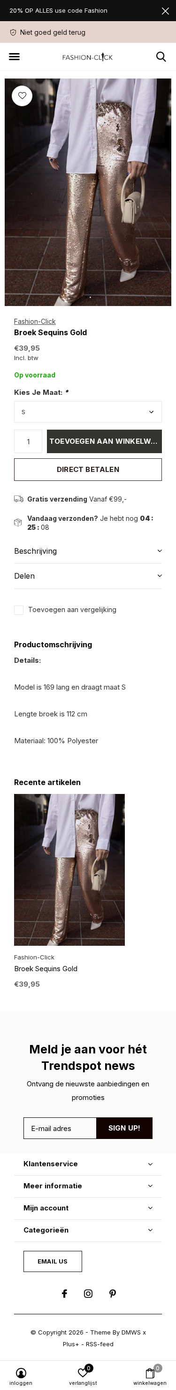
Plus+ (71, 1344)
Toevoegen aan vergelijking (72, 609)
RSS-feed (100, 1344)
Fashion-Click (35, 321)
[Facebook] (64, 1293)
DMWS (131, 1332)
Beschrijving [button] (35, 551)
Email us (53, 1261)
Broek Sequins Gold (45, 968)
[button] (14, 57)
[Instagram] (88, 1293)
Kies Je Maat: (41, 392)
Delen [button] (24, 576)
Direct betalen (88, 469)
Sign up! (124, 1127)
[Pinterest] (112, 1293)
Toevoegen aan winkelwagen (105, 441)
